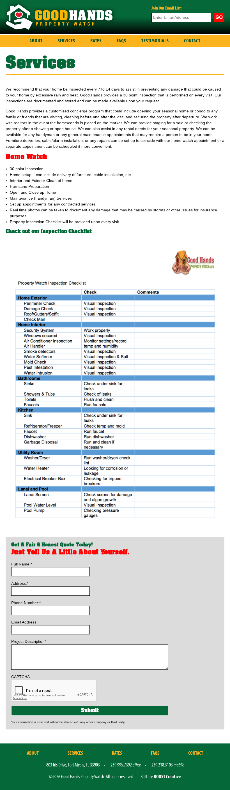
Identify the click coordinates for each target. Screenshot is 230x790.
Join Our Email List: (166, 8)
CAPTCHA (20, 676)
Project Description (28, 641)
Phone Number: (26, 602)
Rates (96, 40)
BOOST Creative (167, 776)
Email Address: (24, 622)
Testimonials (155, 40)
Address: (19, 583)
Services (66, 40)
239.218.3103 (167, 764)
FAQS (121, 40)
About (36, 40)
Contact (192, 40)
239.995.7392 (126, 764)
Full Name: (21, 564)
